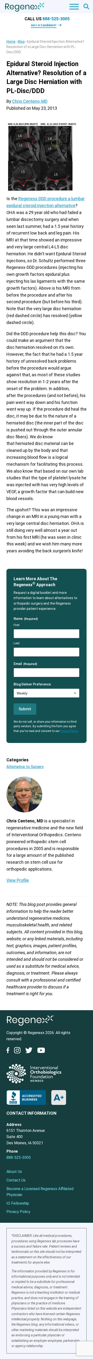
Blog (21, 41)
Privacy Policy (69, 731)
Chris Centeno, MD (29, 101)
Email (25, 664)
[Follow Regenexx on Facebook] (9, 1051)
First (17, 625)
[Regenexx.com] (30, 1026)
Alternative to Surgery (25, 766)
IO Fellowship (17, 1203)
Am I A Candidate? (43, 25)
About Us (14, 1171)
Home (11, 41)
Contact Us (16, 1180)
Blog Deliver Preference (32, 684)
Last (17, 643)
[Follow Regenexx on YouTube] (41, 1051)
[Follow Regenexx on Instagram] (17, 1051)
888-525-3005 (56, 18)
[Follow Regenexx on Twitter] (29, 1051)
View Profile (17, 880)
